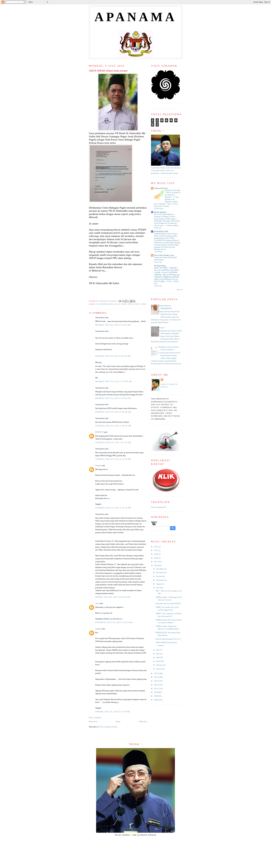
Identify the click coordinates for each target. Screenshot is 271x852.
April (158, 657)
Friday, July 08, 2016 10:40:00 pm (112, 597)
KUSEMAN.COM (161, 231)
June (158, 650)
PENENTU (99, 432)
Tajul (97, 603)
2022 (156, 547)
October (159, 576)
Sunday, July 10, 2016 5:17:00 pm (112, 712)
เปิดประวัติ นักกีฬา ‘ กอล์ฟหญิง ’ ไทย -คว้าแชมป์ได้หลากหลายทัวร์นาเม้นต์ (166, 270)
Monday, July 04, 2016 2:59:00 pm (113, 398)
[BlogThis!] (126, 301)
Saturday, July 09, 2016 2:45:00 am (114, 622)
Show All (179, 289)
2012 (156, 685)
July (158, 588)
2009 (156, 696)
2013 (156, 681)
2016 (156, 565)
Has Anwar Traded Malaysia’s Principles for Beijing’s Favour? (165, 215)
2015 (156, 673)
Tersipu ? (161, 328)
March (158, 661)
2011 (156, 689)
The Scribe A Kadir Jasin (164, 255)
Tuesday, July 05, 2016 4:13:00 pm (113, 459)
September (160, 580)
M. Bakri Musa (160, 266)
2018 (156, 558)
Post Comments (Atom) (108, 727)
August (159, 584)
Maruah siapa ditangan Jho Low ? (168, 639)
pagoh (137, 304)
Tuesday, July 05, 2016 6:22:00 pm (113, 508)
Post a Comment (95, 718)
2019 (156, 554)
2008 (156, 700)
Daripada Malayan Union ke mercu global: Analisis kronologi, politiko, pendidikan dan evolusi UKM (166, 236)
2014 (156, 677)
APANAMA (135, 17)
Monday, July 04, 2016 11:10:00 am (113, 382)
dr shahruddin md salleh (108, 304)
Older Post (143, 722)
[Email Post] (119, 301)
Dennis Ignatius (160, 212)
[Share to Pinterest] (134, 301)
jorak (130, 304)
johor (124, 304)
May (158, 654)
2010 (156, 692)
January (159, 669)
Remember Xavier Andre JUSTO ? (168, 604)
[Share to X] (128, 301)
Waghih (98, 466)
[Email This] (123, 301)
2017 (156, 562)
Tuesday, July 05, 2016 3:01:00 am (113, 443)
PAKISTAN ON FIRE (172, 190)
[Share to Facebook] (131, 301)
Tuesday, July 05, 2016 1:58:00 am (113, 426)
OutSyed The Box (161, 188)
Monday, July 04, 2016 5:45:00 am (113, 325)
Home (118, 722)
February (159, 665)
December (160, 569)
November (160, 573)
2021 (156, 550)
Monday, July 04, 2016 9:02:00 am (113, 356)
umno (143, 304)
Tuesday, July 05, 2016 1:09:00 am (113, 412)
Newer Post (93, 722)
